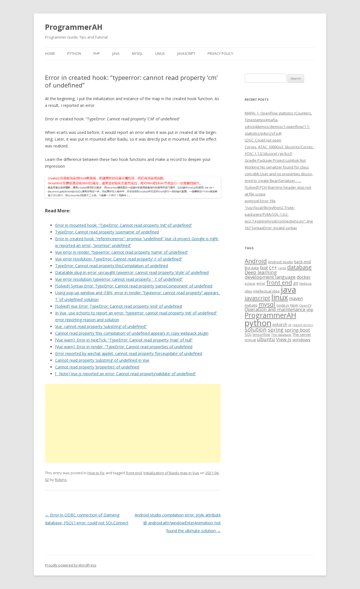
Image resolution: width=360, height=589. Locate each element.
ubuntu (266, 339)
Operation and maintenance (275, 309)
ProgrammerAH (73, 27)
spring (276, 329)
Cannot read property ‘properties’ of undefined (97, 367)
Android (256, 261)
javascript (257, 298)
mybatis (251, 305)
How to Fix (96, 472)
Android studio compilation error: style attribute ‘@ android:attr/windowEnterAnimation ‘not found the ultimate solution (178, 522)
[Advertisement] (133, 423)
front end (134, 472)
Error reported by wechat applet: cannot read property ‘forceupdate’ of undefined (128, 353)
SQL (248, 334)
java (288, 289)
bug (264, 267)
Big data (252, 267)
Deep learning (261, 272)
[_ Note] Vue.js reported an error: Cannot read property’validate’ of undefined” (125, 373)
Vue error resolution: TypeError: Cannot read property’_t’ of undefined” (118, 259)
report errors (302, 325)
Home (50, 53)
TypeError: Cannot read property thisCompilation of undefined (111, 265)
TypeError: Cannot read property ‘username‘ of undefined (107, 232)
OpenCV (305, 305)
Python (74, 53)
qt (289, 325)
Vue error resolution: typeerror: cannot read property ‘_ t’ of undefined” (119, 279)
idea (248, 291)
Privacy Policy (220, 53)
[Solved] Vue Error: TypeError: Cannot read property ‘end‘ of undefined (118, 306)
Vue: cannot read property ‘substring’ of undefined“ (101, 326)
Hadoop (305, 283)
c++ (273, 267)
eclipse (250, 283)
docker (304, 277)
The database (281, 334)
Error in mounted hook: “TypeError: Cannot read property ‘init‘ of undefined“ (123, 225)
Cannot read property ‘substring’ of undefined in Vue (102, 360)
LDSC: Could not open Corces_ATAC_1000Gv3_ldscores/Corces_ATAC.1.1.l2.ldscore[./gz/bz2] (279, 147)
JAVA (116, 53)
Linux (160, 53)
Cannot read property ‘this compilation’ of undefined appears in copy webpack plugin (131, 333)
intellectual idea (266, 291)
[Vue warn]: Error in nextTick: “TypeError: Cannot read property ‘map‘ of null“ (124, 340)
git (295, 283)
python (258, 322)
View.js (283, 339)
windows (301, 339)
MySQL (137, 53)
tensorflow (261, 334)
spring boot (297, 330)
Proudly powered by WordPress (70, 565)
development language (270, 277)
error (260, 283)
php (310, 309)
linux (279, 297)
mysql (266, 304)
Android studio (280, 261)
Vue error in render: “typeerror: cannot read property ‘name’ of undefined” (121, 252)
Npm (294, 305)
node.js (282, 305)
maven (296, 298)
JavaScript (186, 53)
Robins (61, 479)
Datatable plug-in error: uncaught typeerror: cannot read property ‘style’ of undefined (132, 272)
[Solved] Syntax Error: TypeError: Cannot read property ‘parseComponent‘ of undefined (133, 286)
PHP (96, 53)
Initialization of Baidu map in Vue (171, 472)
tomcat (250, 340)
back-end (302, 261)
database (299, 267)
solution (256, 329)
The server (301, 334)
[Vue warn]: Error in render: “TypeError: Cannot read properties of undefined (123, 346)
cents (282, 268)
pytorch (280, 324)
